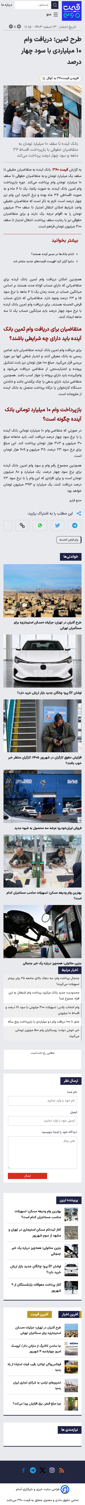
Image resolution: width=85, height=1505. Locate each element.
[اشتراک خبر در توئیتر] (57, 525)
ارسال (27, 1176)
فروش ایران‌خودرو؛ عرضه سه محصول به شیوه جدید (48, 828)
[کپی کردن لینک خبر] (22, 525)
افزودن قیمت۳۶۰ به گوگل (62, 78)
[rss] (61, 1470)
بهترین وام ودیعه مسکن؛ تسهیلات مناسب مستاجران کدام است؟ (44, 896)
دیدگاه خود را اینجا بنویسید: (59, 1132)
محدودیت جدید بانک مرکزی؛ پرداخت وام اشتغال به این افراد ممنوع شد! (43, 995)
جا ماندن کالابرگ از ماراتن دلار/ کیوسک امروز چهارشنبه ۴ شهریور (36, 1349)
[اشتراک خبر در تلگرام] (74, 525)
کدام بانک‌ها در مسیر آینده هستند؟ (52, 254)
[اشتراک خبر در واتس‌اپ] (40, 525)
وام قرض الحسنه (68, 540)
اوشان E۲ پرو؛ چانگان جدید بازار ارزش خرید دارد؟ (49, 693)
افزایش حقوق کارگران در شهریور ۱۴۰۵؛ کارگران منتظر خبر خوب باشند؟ (45, 760)
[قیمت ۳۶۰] (72, 11)
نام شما (72, 1092)
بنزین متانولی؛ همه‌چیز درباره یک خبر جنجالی (52, 963)
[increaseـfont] (19, 26)
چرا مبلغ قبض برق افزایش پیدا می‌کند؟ (37, 1403)
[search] (54, 5)
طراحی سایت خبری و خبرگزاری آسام (38, 1489)
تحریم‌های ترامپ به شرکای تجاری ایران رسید (37, 1385)
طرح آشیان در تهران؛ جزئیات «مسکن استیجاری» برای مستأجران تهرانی (48, 625)
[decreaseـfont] (11, 26)
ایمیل (73, 1112)
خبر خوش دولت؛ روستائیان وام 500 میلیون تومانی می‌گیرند (47, 1033)
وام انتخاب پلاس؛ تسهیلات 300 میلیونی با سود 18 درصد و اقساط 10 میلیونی (42, 1010)
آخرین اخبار (70, 1314)
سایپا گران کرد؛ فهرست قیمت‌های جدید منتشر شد (43, 261)
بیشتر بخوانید (65, 240)
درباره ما (7, 5)
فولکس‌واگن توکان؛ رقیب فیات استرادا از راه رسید (34, 1367)
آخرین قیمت (39, 1314)
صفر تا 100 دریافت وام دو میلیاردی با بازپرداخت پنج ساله (43, 1022)
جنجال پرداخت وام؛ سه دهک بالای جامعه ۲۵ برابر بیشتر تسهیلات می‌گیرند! (43, 981)
